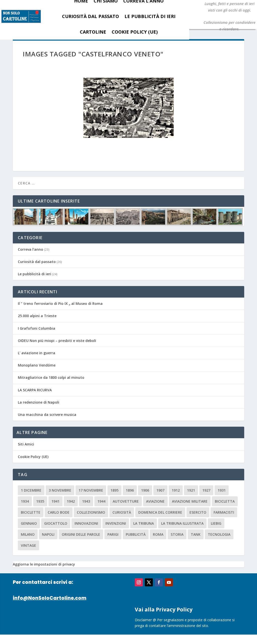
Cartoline (93, 32)
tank (196, 534)
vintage (28, 545)
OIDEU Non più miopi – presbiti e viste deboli (57, 340)
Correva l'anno (30, 249)
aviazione (155, 501)
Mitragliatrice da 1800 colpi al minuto (51, 377)
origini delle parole (81, 534)
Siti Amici (26, 444)
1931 (222, 490)
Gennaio (29, 523)
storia (177, 534)
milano (28, 534)
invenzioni (115, 523)
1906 (145, 490)
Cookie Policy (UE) (135, 32)
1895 (114, 490)
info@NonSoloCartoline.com (49, 598)
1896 (130, 490)
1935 (40, 501)
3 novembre (60, 490)
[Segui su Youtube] (169, 582)
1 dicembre (31, 490)
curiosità (121, 512)
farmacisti (224, 512)
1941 (55, 501)
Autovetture (126, 501)
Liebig (216, 523)
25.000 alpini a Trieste (37, 315)
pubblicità (136, 534)
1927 (206, 490)
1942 (71, 501)
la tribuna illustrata (182, 523)
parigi (112, 534)
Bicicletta (225, 501)
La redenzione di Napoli (38, 402)
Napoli (48, 534)
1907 (160, 490)
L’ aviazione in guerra (36, 352)
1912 (176, 490)
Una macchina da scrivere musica (47, 414)
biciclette (30, 512)
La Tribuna (143, 523)
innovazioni (86, 523)
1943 (86, 501)
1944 (101, 501)
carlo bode (59, 512)
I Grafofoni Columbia (36, 328)
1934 (25, 501)
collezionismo (91, 512)
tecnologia (219, 534)
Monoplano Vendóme (36, 365)
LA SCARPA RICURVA (35, 390)
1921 (191, 490)
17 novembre (91, 490)
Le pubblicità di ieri (149, 16)
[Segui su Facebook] (159, 582)
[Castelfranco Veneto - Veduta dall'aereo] (128, 108)
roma (158, 534)
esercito (197, 512)
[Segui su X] (149, 582)
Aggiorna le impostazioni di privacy (44, 564)
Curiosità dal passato (90, 16)
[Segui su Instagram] (139, 582)
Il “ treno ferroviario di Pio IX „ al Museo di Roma (60, 303)
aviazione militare (190, 501)
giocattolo (55, 523)
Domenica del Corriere (160, 512)
